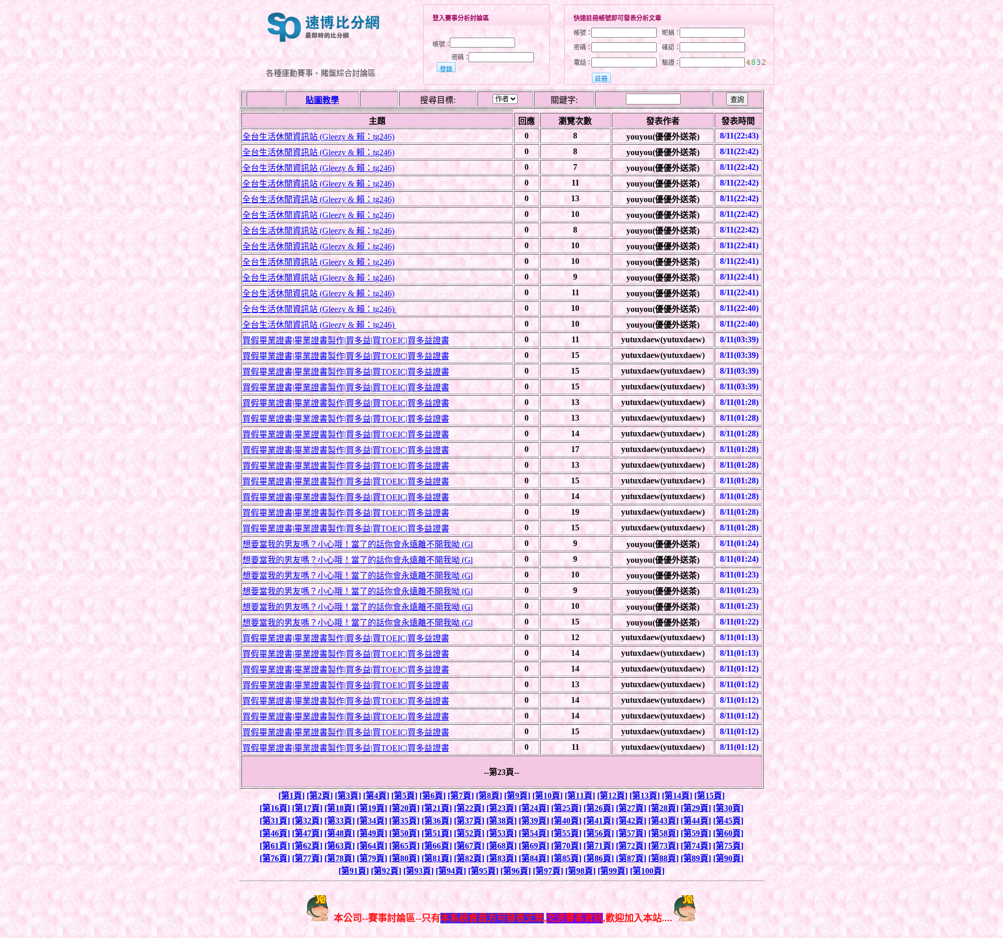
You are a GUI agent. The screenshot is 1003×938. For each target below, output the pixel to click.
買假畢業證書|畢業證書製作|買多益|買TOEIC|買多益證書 (345, 340)
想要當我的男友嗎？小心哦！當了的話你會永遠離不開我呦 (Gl (357, 544)
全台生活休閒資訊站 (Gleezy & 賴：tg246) (318, 136)
